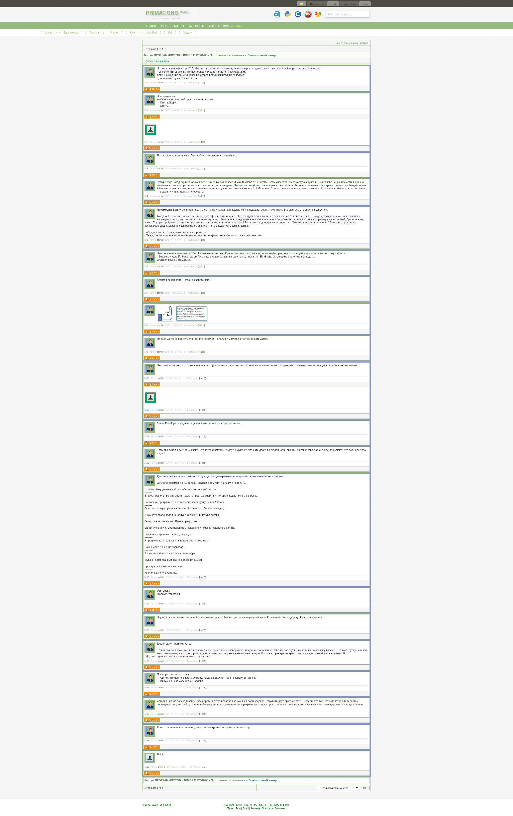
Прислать (267, 808)
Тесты (230, 808)
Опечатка (280, 808)
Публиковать (316, 3)
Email (333, 3)
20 (148, 766)
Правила (363, 43)
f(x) (170, 32)
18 (148, 713)
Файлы (200, 26)
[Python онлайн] (287, 17)
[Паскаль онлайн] (277, 17)
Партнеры (274, 804)
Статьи (166, 26)
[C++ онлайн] (298, 17)
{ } (238, 26)
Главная (152, 26)
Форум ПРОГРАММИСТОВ (161, 55)
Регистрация (349, 3)
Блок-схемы (71, 32)
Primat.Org (167, 12)
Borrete (161, 766)
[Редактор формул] (318, 17)
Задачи (187, 32)
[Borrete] (149, 760)
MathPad (151, 32)
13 (148, 577)
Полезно (213, 26)
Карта (262, 804)
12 (148, 462)
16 (148, 660)
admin (160, 82)
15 (148, 630)
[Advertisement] (263, 129)
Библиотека (183, 26)
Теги (238, 808)
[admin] (150, 75)
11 (148, 436)
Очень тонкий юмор (261, 55)
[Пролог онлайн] (308, 17)
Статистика (250, 804)
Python (115, 32)
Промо (285, 804)
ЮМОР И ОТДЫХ (195, 55)
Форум (228, 26)
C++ (132, 32)
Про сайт (229, 804)
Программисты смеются (227, 55)
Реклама (255, 808)
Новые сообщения (346, 43)
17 (148, 687)
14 (148, 603)
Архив (48, 32)
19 (148, 740)
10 (148, 378)
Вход (365, 3)
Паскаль (94, 32)
